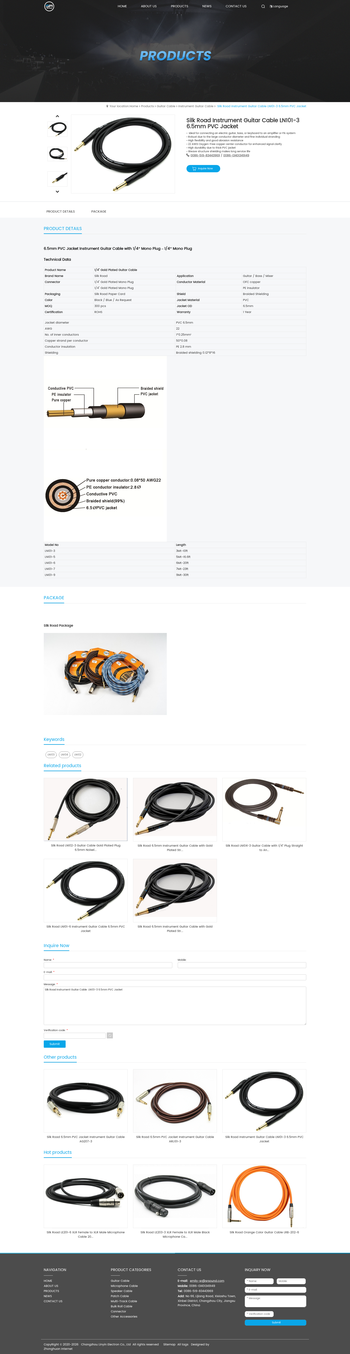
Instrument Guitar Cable (195, 106)
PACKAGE (98, 211)
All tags (182, 1344)
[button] (57, 192)
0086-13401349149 (236, 155)
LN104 (64, 755)
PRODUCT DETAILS (60, 211)
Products (147, 106)
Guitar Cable (166, 106)
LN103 (51, 755)
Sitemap (169, 1344)
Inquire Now (205, 168)
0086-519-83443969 (205, 155)
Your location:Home (124, 106)
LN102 (77, 755)
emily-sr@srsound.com (207, 1281)
